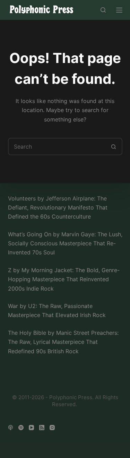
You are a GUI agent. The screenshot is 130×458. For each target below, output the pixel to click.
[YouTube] (31, 427)
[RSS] (41, 427)
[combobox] (57, 146)
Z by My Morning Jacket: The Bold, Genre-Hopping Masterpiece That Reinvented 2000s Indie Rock (64, 279)
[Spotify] (21, 427)
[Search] (103, 10)
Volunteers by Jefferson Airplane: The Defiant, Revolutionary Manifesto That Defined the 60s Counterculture (57, 207)
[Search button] (114, 147)
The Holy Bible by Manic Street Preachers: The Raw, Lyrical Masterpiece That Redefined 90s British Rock (63, 342)
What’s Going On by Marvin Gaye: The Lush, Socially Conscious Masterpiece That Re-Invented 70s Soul (65, 243)
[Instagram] (52, 427)
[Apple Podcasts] (10, 427)
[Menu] (119, 10)
